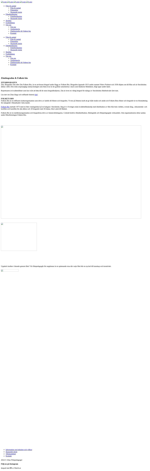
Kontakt (9, 456)
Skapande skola (11, 452)
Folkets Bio (5, 107)
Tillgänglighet (11, 454)
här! (36, 95)
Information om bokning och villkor (19, 450)
